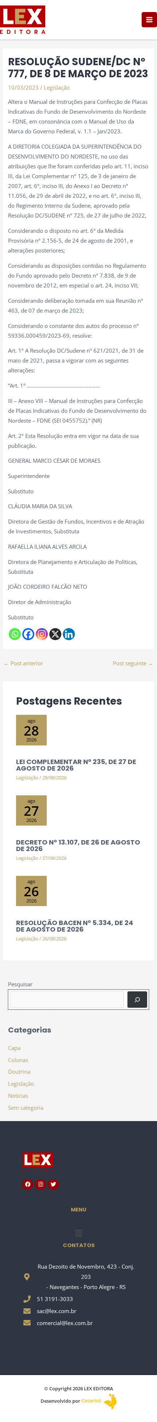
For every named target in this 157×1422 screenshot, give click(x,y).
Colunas (18, 1059)
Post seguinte (133, 663)
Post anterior (23, 663)
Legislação (57, 87)
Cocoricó (91, 1400)
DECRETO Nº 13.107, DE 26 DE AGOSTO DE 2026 (78, 845)
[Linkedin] (69, 634)
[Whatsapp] (15, 634)
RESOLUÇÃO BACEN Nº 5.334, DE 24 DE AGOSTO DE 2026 (74, 926)
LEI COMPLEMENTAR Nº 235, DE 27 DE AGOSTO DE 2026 (76, 765)
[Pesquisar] (137, 999)
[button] (78, 1233)
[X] (55, 634)
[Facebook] (28, 634)
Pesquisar (20, 984)
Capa (14, 1047)
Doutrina (19, 1071)
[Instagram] (42, 634)
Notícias (18, 1095)
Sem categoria (25, 1107)
